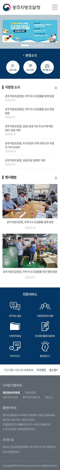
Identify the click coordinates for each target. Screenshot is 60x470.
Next (45, 45)
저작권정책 (30, 392)
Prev (43, 45)
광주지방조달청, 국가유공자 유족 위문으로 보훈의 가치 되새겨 (29, 145)
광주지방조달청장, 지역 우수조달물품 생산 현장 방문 (29, 111)
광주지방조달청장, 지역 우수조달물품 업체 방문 (29, 96)
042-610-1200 (9, 420)
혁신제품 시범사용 (18, 370)
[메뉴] (55, 7)
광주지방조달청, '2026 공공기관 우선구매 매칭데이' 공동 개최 (29, 128)
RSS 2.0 (48, 397)
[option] (18, 370)
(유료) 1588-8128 (42, 424)
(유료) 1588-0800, (46, 415)
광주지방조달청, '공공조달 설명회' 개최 (25, 160)
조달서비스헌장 (10, 397)
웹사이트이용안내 (31, 397)
